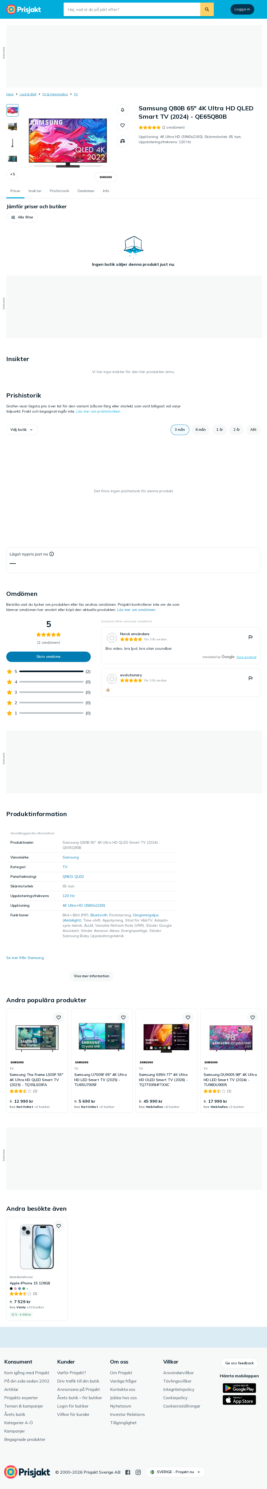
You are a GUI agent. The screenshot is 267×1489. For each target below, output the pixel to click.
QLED (79, 876)
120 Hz (69, 895)
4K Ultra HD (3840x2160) (84, 905)
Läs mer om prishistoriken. (98, 411)
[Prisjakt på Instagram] (138, 1471)
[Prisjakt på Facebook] (128, 1471)
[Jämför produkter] (122, 141)
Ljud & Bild (28, 94)
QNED (68, 876)
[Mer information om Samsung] (106, 177)
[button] (12, 174)
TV (76, 94)
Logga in (242, 9)
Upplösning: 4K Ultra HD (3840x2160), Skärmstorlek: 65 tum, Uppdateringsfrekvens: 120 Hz (190, 139)
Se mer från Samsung (25, 957)
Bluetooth (98, 915)
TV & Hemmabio (55, 94)
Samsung (71, 857)
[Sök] (207, 9)
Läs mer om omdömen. (136, 609)
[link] (181, 645)
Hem (10, 94)
